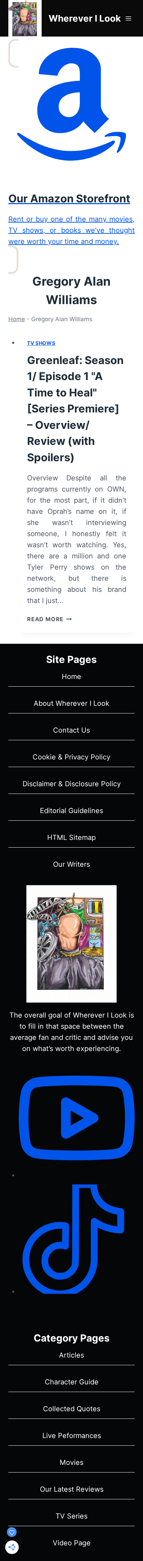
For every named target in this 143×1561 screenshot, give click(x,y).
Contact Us (71, 730)
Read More (49, 619)
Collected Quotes (71, 1409)
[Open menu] (128, 18)
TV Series (71, 1516)
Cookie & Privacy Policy (71, 757)
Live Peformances (71, 1435)
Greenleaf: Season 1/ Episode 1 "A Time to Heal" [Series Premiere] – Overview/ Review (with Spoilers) (75, 409)
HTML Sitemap (71, 837)
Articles (71, 1355)
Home (16, 319)
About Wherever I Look (71, 703)
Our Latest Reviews (71, 1489)
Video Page (72, 1543)
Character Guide (72, 1382)
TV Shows (41, 343)
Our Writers (71, 864)
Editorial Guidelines (71, 810)
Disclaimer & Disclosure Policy (72, 784)
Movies (71, 1462)
